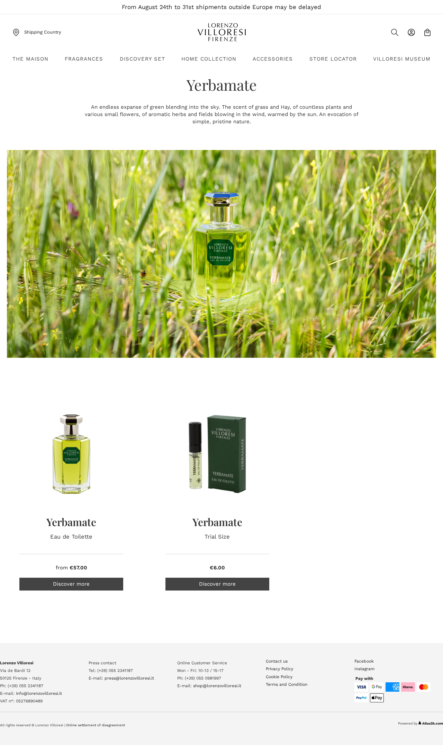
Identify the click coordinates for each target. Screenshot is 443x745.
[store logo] (221, 32)
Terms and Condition (286, 684)
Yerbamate (71, 522)
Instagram (364, 668)
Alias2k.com (432, 723)
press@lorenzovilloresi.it (129, 678)
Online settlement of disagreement (95, 725)
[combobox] (380, 34)
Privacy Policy (279, 668)
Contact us (277, 661)
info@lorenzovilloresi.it (39, 693)
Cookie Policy (279, 676)
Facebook (364, 661)
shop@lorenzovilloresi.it (217, 685)
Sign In (411, 32)
